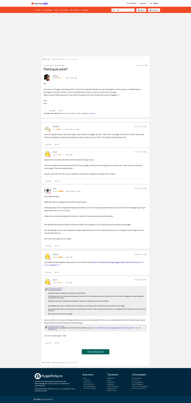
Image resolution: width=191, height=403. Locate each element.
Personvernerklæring (138, 388)
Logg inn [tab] (142, 10)
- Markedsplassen (88, 384)
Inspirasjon (85, 10)
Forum (56, 10)
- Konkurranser (87, 382)
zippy (55, 188)
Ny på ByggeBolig (137, 382)
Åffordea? (56, 127)
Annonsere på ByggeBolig (140, 386)
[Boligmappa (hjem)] (39, 3)
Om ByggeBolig (137, 378)
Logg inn (143, 3)
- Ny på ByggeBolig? (89, 386)
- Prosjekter (86, 380)
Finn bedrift (64, 10)
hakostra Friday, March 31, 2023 (54, 326)
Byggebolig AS (46, 399)
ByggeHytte (111, 384)
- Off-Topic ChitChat (89, 388)
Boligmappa (111, 378)
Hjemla (109, 380)
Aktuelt (38, 10)
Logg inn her (92, 113)
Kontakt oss (135, 380)
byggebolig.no (57, 389)
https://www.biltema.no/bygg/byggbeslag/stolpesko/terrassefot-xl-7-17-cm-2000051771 (94, 328)
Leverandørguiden (113, 386)
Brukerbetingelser (137, 384)
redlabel (55, 76)
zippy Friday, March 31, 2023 (53, 288)
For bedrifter (131, 3)
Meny (155, 3)
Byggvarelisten (112, 388)
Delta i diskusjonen (95, 351)
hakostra (56, 254)
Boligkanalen (111, 382)
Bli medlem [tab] (154, 10)
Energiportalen (112, 390)
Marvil (55, 152)
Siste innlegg (47, 10)
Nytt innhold (74, 10)
